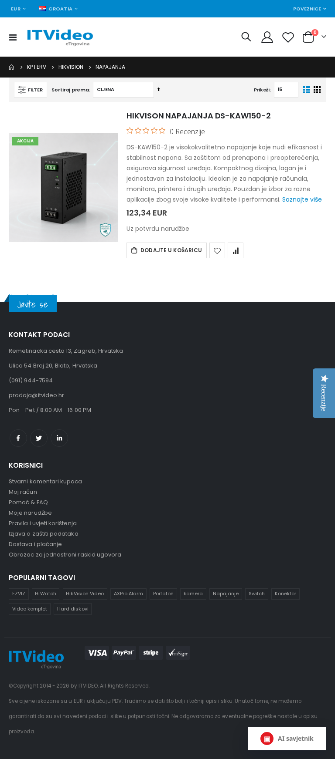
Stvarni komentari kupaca (45, 481)
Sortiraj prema (70, 89)
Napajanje (226, 593)
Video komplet (30, 608)
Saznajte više (302, 199)
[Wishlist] (288, 37)
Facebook (18, 438)
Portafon (163, 593)
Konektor (286, 593)
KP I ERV (36, 67)
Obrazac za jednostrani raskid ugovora (65, 554)
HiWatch (45, 593)
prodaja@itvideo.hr (36, 395)
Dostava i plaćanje (35, 544)
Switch (257, 593)
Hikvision (70, 67)
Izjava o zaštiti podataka (44, 534)
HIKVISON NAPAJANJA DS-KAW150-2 (198, 116)
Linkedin (59, 438)
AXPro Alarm (129, 593)
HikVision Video (85, 593)
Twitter (39, 438)
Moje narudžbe (30, 513)
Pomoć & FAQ (28, 502)
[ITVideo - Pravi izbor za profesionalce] (60, 37)
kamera (193, 593)
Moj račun (23, 492)
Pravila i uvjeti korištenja (43, 523)
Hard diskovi (73, 608)
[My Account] (267, 37)
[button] (217, 250)
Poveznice (307, 8)
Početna (12, 67)
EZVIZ (18, 593)
